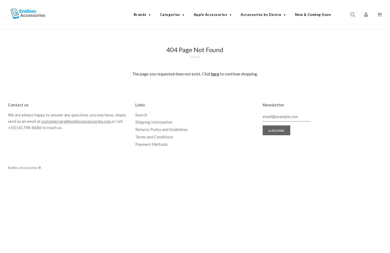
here (215, 73)
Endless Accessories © (24, 168)
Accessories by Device (261, 14)
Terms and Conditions (154, 136)
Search (141, 114)
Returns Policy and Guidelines (161, 129)
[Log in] (366, 14)
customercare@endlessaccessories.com (76, 121)
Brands (140, 14)
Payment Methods (151, 144)
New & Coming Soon (313, 14)
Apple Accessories (210, 14)
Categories (170, 14)
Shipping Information (153, 122)
